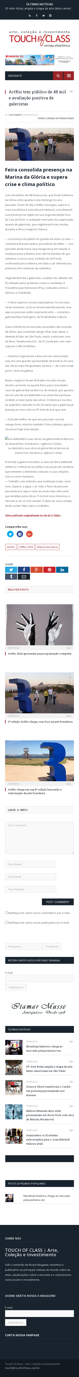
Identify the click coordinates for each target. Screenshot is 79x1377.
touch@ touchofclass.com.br (22, 1368)
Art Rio (11, 547)
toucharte (15, 114)
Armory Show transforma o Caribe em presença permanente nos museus (48, 1091)
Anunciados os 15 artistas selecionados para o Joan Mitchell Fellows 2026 (48, 1139)
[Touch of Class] (39, 38)
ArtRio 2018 (26, 547)
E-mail (9, 972)
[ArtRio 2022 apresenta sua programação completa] (39, 626)
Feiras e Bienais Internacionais (56, 118)
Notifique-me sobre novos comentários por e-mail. (39, 913)
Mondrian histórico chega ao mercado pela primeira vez (44, 1048)
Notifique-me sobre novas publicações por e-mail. (38, 922)
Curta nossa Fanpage (22, 1158)
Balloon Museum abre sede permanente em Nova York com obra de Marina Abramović (50, 1115)
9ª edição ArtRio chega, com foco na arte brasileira (40, 721)
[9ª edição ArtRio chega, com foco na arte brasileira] (39, 694)
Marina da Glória (47, 547)
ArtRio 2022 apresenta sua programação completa (39, 653)
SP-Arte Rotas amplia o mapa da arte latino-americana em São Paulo (40, 8)
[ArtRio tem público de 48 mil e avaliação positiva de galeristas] (39, 145)
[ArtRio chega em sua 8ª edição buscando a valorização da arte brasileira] (39, 762)
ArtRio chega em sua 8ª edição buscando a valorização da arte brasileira (35, 791)
